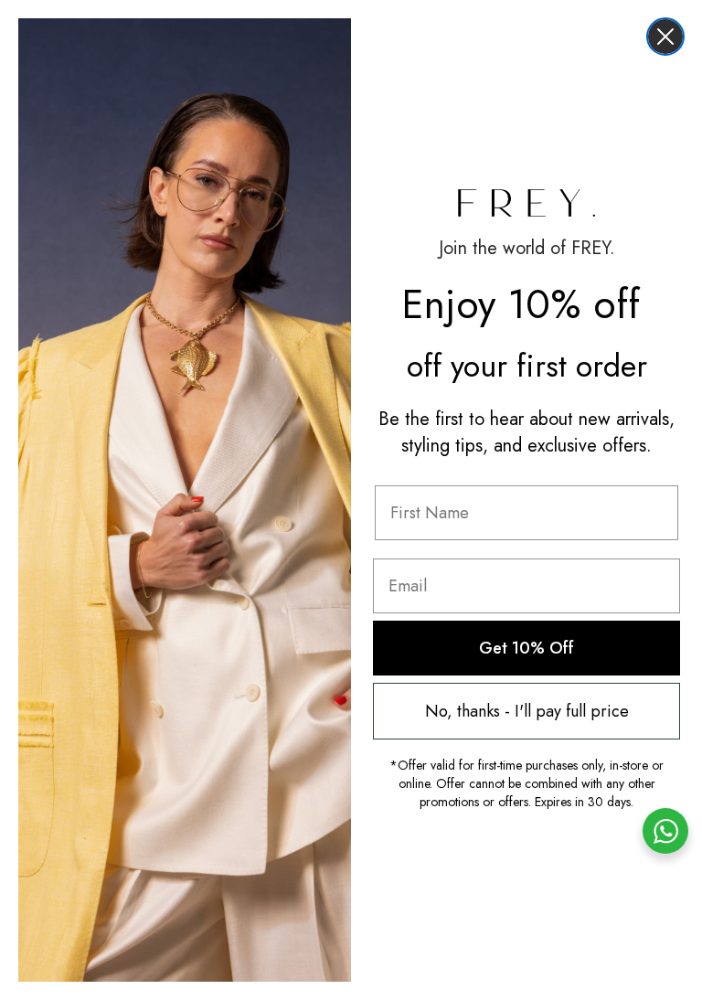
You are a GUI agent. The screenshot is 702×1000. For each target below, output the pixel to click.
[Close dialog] (665, 36)
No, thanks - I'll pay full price (527, 711)
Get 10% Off (526, 648)
